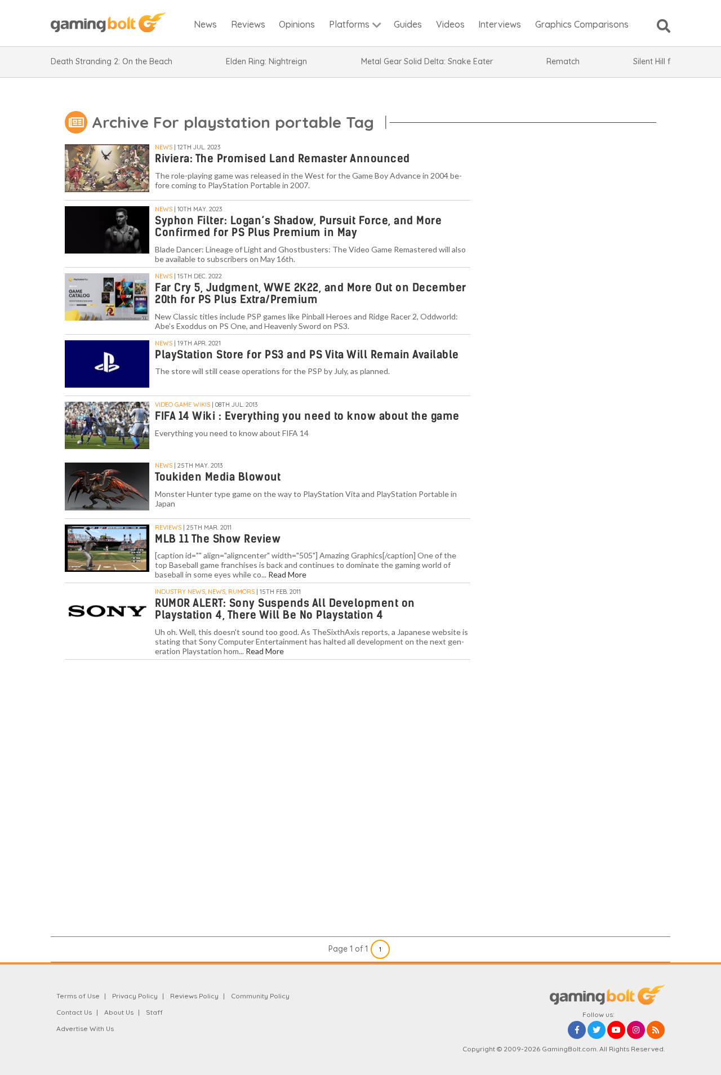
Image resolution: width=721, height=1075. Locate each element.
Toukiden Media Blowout (218, 476)
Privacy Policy (135, 996)
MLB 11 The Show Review (218, 538)
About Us (118, 1012)
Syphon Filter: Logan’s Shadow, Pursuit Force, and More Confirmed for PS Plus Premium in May (298, 226)
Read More (287, 574)
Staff (154, 1012)
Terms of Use (78, 996)
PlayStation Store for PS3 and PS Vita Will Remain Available (307, 354)
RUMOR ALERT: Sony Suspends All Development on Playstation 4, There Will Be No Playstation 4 (285, 609)
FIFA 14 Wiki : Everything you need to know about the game (307, 416)
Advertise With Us (85, 1028)
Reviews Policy (194, 996)
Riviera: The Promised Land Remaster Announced (282, 158)
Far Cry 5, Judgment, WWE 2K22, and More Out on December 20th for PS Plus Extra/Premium (310, 293)
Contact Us (74, 1012)
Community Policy (260, 996)
